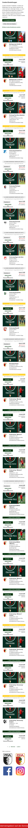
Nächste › (13, 746)
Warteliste (6, 166)
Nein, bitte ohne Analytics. (10, 24)
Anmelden (7, 60)
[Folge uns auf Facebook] (7, 771)
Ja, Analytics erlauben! (9, 20)
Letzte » (19, 746)
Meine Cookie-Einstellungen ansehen (11, 27)
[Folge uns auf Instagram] (20, 771)
